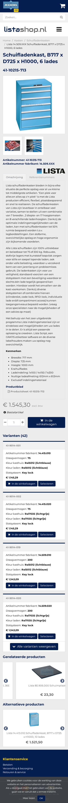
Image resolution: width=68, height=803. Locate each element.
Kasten (18, 40)
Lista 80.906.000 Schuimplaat (34, 685)
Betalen (8, 764)
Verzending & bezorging (18, 768)
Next (62, 681)
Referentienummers (41, 177)
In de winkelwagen (46, 422)
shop (25, 29)
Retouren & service (14, 772)
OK (41, 798)
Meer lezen (29, 798)
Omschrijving (14, 177)
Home (7, 40)
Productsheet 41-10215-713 (27, 391)
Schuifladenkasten (38, 40)
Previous (5, 681)
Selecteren (46, 483)
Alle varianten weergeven (36, 646)
